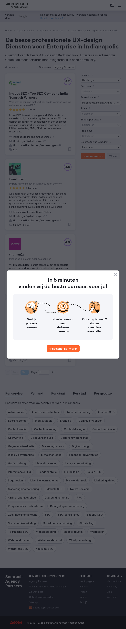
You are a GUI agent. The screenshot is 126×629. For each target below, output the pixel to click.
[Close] (115, 274)
